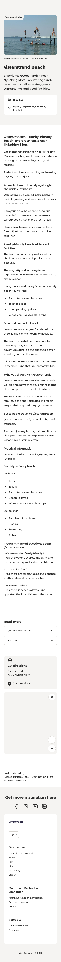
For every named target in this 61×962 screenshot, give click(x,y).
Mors (11, 866)
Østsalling (14, 870)
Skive (12, 857)
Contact (13, 906)
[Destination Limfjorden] (16, 821)
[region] (30, 723)
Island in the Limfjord (21, 853)
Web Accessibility (18, 925)
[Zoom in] (52, 740)
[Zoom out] (52, 748)
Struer (12, 874)
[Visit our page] (16, 806)
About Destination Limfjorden (26, 897)
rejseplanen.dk (17, 435)
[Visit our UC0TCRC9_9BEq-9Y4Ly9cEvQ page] (35, 806)
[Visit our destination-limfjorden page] (44, 806)
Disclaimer (15, 930)
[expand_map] (51, 697)
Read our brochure (19, 902)
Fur (11, 861)
